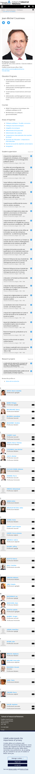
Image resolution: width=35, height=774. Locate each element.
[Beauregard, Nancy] (3, 411)
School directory (10, 10)
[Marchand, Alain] (3, 604)
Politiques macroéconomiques (15, 126)
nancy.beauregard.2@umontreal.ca (33, 411)
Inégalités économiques (13, 128)
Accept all (17, 765)
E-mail (2, 730)
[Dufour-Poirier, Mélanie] (3, 471)
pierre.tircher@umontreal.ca (33, 694)
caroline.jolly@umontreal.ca (33, 567)
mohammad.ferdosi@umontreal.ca (33, 491)
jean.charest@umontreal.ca (33, 437)
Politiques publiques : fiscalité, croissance (18, 123)
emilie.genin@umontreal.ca (33, 503)
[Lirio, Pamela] (3, 586)
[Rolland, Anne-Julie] (3, 662)
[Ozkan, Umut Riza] (3, 631)
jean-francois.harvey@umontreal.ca (33, 528)
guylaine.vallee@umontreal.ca (33, 706)
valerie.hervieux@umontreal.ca (33, 542)
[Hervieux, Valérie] (3, 541)
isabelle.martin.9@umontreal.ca (33, 611)
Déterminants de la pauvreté (14, 130)
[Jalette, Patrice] (3, 560)
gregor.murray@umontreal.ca (33, 618)
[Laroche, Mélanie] (3, 579)
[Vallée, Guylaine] (3, 706)
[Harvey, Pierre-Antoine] (3, 535)
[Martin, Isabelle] (3, 611)
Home (3, 10)
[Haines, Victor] (3, 521)
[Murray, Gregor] (3, 618)
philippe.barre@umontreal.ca (33, 405)
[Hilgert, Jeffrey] (3, 548)
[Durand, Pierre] (3, 477)
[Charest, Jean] (3, 437)
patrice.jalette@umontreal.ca (33, 560)
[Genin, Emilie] (3, 503)
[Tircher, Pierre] (3, 694)
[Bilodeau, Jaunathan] (3, 418)
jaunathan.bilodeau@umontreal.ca (33, 418)
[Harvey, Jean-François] (3, 528)
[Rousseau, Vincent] (3, 669)
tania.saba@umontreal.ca (33, 682)
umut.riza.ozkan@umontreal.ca (33, 631)
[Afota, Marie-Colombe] (3, 392)
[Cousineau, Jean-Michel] (3, 451)
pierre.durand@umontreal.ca (33, 478)
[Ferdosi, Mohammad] (3, 490)
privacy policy (13, 769)
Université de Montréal (5, 2)
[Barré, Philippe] (3, 404)
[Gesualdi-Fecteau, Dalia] (3, 509)
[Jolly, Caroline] (3, 567)
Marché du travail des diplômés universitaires (19, 144)
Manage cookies (17, 758)
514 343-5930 (5, 71)
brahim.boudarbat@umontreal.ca (33, 425)
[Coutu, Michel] (3, 458)
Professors (20, 10)
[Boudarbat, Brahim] (3, 424)
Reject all (17, 762)
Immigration (9, 146)
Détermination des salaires (14, 133)
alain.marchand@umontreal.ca (33, 605)
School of (20, 3)
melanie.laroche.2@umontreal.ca (33, 579)
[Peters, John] (3, 643)
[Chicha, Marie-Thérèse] (3, 444)
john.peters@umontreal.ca (33, 643)
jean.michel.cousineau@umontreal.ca (13, 69)
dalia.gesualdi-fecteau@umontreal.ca (33, 509)
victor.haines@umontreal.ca (33, 522)
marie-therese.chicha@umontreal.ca (33, 444)
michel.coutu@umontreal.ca (33, 458)
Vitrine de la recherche (12, 381)
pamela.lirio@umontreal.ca (33, 586)
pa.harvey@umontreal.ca (33, 535)
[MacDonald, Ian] (3, 598)
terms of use (24, 769)
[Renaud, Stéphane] (3, 655)
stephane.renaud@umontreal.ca (33, 655)
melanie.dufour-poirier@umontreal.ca (33, 471)
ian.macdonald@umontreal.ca (33, 598)
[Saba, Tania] (3, 682)
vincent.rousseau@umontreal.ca (33, 669)
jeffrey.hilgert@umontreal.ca (33, 548)
